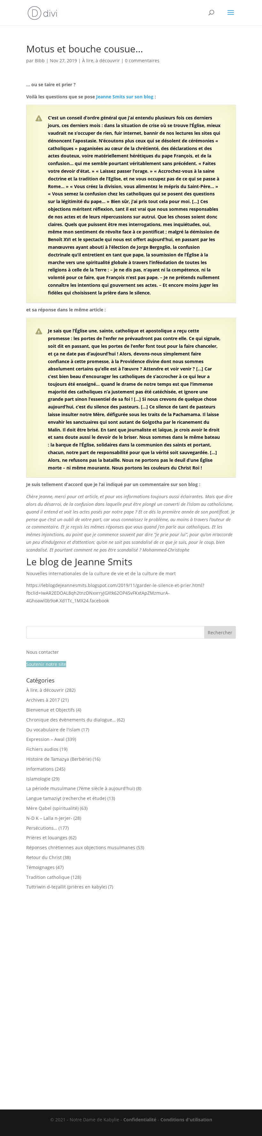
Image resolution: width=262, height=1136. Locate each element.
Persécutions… (41, 828)
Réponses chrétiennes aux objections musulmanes (80, 847)
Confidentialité (139, 1120)
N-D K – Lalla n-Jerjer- (49, 818)
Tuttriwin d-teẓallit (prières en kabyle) (66, 887)
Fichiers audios (42, 749)
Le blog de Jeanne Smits (79, 561)
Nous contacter (42, 652)
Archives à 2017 (43, 700)
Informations (40, 769)
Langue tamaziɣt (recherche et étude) (66, 798)
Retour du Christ (44, 857)
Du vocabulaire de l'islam (53, 730)
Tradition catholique (48, 877)
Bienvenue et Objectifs (50, 710)
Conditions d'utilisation (186, 1120)
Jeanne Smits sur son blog (124, 97)
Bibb (40, 60)
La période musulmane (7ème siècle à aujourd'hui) (80, 788)
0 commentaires (142, 60)
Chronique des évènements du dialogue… (71, 720)
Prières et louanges (46, 838)
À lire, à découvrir (101, 60)
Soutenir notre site (46, 664)
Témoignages (40, 867)
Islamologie (38, 779)
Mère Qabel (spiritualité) (52, 808)
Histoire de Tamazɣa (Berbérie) (58, 759)
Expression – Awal (45, 739)
